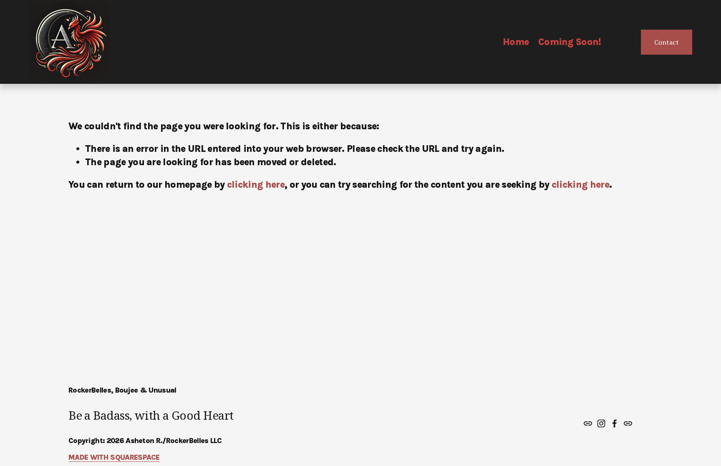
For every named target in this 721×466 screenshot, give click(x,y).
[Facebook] (614, 423)
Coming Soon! (569, 42)
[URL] (588, 423)
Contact (666, 42)
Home (516, 42)
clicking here (256, 184)
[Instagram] (601, 423)
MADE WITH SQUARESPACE (114, 457)
